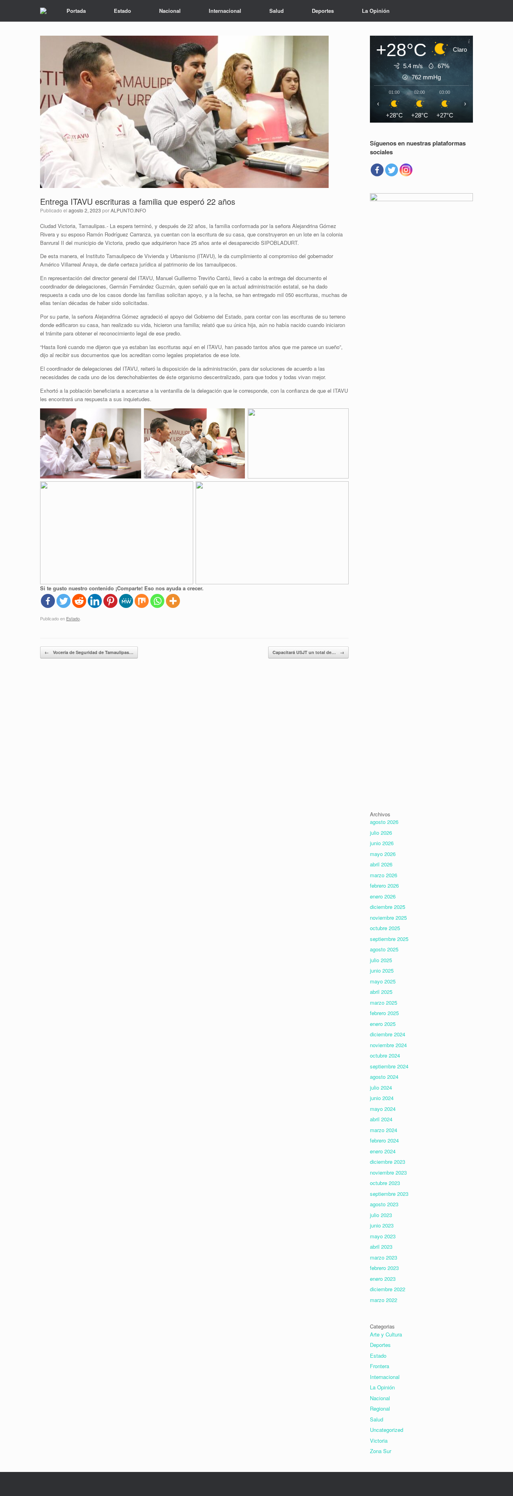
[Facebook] (48, 601)
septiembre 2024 (389, 1066)
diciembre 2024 (387, 1034)
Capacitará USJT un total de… (308, 652)
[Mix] (142, 601)
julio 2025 (381, 960)
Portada (76, 10)
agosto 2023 (384, 1204)
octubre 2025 (385, 928)
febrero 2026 (384, 885)
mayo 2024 (383, 1108)
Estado (122, 10)
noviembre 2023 (388, 1172)
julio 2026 (381, 832)
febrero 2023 (384, 1268)
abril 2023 (381, 1246)
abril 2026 (381, 864)
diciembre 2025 (387, 907)
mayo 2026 (383, 854)
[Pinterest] (110, 601)
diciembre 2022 (387, 1289)
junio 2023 (382, 1225)
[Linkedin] (95, 601)
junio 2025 (382, 970)
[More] (173, 601)
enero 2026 (383, 896)
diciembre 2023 (387, 1161)
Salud (276, 10)
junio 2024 (382, 1098)
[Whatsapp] (157, 601)
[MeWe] (126, 601)
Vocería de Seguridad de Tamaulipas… (88, 652)
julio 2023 (381, 1215)
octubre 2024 (385, 1055)
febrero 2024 (384, 1140)
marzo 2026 (383, 875)
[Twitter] (64, 601)
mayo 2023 (383, 1236)
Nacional (170, 10)
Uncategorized (386, 1429)
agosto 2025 (384, 949)
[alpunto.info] (43, 11)
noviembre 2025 (388, 917)
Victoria (379, 1440)
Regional (380, 1408)
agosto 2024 (384, 1076)
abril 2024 (381, 1119)
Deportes (323, 10)
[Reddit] (79, 601)
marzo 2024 (383, 1130)
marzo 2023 (383, 1257)
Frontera (379, 1366)
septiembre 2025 (389, 939)
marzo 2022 (383, 1300)
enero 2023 (383, 1278)
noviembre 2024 (388, 1045)
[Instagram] (406, 170)
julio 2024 (381, 1087)
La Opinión (376, 10)
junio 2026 (382, 843)
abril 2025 (381, 991)
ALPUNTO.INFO (128, 210)
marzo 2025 (383, 1002)
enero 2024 (383, 1151)
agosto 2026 (384, 822)
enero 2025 (383, 1024)
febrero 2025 (384, 1013)
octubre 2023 (385, 1183)
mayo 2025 (383, 981)
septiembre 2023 (389, 1193)
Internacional (225, 10)
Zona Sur (380, 1451)
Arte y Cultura (386, 1334)
